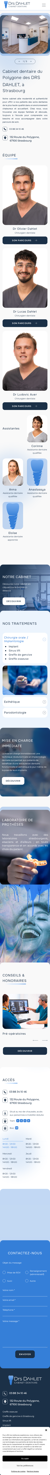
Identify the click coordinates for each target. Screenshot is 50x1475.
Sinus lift (14, 650)
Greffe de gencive (20, 654)
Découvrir (13, 601)
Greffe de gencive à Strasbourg (18, 1416)
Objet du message (12, 1262)
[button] (46, 1430)
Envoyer (25, 1354)
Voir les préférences (25, 1465)
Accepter (25, 1458)
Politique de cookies (18, 1471)
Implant (13, 646)
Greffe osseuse (19, 658)
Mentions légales (33, 1471)
